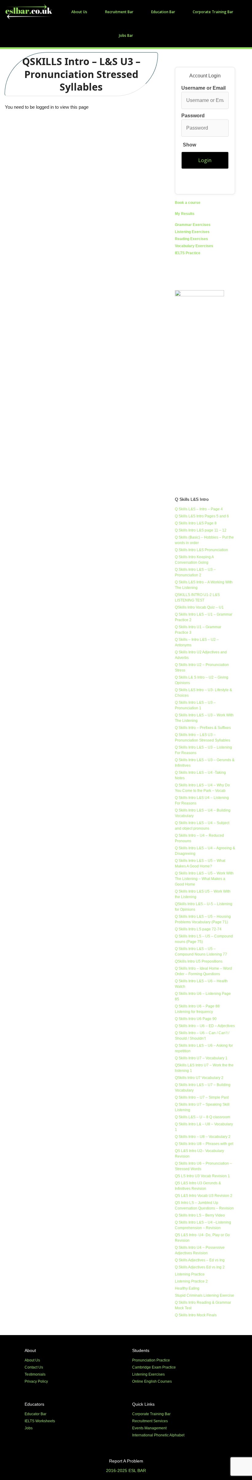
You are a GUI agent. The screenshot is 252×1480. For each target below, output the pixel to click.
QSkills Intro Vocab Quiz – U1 (199, 607)
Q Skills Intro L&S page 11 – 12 (200, 530)
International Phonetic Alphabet (158, 1435)
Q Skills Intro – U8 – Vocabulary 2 (202, 1137)
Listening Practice (190, 1274)
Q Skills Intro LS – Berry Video (200, 1215)
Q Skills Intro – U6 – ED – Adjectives (205, 1026)
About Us (79, 11)
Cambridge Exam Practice (154, 1367)
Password (193, 130)
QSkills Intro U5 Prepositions (198, 961)
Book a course (187, 203)
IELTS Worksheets (40, 1421)
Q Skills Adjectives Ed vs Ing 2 (200, 1267)
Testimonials (35, 1374)
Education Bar (163, 11)
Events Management (149, 1428)
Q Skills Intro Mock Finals (196, 1315)
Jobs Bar (126, 35)
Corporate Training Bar (213, 11)
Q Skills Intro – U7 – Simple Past (202, 1097)
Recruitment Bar (119, 11)
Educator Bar (35, 1414)
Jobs (29, 1428)
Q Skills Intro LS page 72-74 (198, 929)
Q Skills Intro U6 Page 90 (196, 1019)
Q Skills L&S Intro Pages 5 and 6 (202, 516)
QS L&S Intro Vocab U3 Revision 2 (203, 1196)
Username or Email (203, 88)
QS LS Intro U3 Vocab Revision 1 (202, 1176)
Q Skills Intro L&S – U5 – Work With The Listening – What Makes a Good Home (204, 878)
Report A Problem (126, 1461)
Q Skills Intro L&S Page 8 (196, 523)
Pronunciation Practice (151, 1360)
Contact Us (34, 1367)
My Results (185, 214)
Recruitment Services (150, 1421)
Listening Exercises (192, 232)
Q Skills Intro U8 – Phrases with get (204, 1144)
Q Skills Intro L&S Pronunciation (201, 550)
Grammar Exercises (193, 225)
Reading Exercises (191, 239)
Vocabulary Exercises (194, 246)
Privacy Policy (36, 1381)
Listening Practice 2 (191, 1281)
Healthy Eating (187, 1288)
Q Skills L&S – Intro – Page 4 (199, 509)
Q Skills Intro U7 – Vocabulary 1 (201, 1058)
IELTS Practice (187, 253)
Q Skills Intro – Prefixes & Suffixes (203, 728)
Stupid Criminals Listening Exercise (204, 1295)
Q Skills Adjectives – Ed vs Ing (200, 1260)
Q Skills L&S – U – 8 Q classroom (202, 1117)
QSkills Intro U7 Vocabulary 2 (199, 1078)
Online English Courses (152, 1381)
